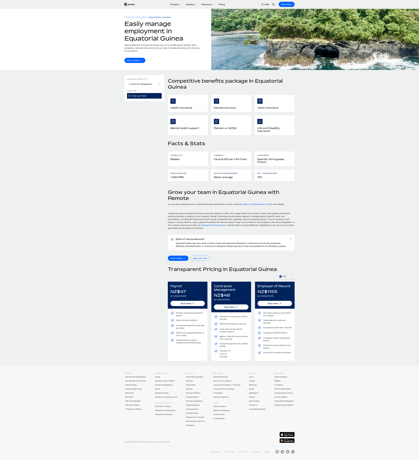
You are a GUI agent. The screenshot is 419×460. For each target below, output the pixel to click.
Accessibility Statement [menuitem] (257, 409)
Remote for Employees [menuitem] (221, 410)
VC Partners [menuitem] (278, 385)
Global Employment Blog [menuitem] (194, 377)
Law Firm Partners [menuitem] (280, 397)
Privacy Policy (215, 452)
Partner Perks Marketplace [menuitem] (284, 401)
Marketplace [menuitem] (253, 393)
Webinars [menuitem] (189, 389)
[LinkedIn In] (282, 451)
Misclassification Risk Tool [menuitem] (195, 421)
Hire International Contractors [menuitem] (135, 381)
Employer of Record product (213, 225)
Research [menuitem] (189, 381)
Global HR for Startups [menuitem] (163, 406)
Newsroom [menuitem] (253, 385)
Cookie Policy (229, 452)
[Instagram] (293, 451)
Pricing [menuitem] (157, 377)
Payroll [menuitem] (157, 389)
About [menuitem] (251, 377)
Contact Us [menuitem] (253, 405)
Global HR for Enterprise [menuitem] (163, 414)
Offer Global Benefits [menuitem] (132, 401)
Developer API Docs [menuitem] (193, 393)
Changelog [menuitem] (190, 425)
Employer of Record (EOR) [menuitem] (164, 381)
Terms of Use (244, 452)
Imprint (267, 452)
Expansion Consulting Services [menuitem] (166, 397)
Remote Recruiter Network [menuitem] (284, 405)
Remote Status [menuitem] (254, 401)
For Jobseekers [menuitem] (219, 418)
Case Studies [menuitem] (190, 385)
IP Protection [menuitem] (218, 393)
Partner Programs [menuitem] (280, 377)
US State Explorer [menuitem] (192, 413)
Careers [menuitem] (252, 381)
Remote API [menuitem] (129, 393)
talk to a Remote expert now (256, 204)
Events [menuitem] (251, 389)
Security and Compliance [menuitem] (222, 381)
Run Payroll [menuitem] (129, 397)
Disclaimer (256, 452)
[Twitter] (287, 451)
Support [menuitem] (252, 397)
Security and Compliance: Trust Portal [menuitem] (226, 385)
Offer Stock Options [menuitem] (132, 405)
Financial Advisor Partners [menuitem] (283, 393)
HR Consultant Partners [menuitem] (282, 389)
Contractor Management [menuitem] (164, 385)
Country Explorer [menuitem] (135, 17)
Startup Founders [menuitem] (219, 406)
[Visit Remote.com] (129, 4)
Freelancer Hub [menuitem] (219, 414)
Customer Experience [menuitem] (221, 397)
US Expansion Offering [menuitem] (133, 409)
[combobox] (286, 276)
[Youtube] (277, 451)
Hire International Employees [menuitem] (135, 377)
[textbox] (286, 276)
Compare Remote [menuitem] (192, 397)
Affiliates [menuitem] (277, 381)
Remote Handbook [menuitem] (193, 405)
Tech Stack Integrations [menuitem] (194, 401)
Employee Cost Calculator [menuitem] (195, 417)
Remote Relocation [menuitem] (162, 393)
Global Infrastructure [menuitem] (220, 377)
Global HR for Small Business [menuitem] (165, 410)
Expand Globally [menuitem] (131, 385)
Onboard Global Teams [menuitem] (133, 389)
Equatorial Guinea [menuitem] (160, 17)
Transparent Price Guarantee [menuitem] (223, 389)
